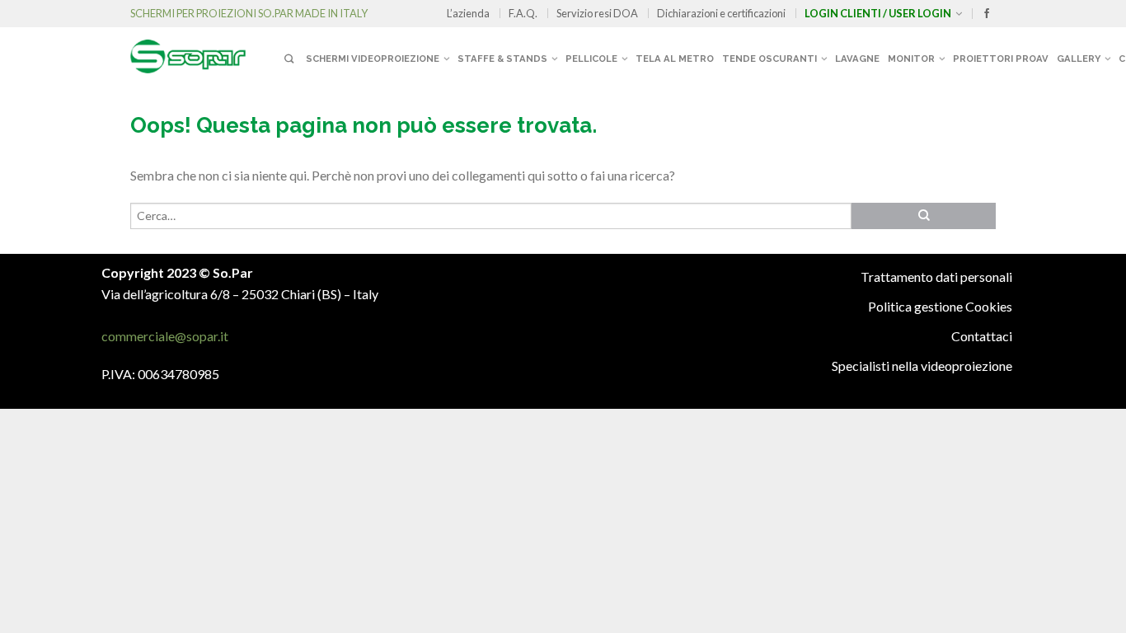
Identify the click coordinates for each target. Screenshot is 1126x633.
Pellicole (591, 58)
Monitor (911, 58)
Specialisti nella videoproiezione (922, 365)
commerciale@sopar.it (164, 336)
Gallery (1078, 58)
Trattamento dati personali (936, 276)
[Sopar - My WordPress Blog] (204, 50)
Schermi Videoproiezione (372, 58)
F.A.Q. (523, 13)
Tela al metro (675, 58)
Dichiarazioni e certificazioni (721, 13)
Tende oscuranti (769, 58)
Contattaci (981, 336)
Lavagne (857, 58)
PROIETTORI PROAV (1001, 58)
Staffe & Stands (502, 58)
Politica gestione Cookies (940, 306)
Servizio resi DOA (597, 13)
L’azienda (468, 13)
